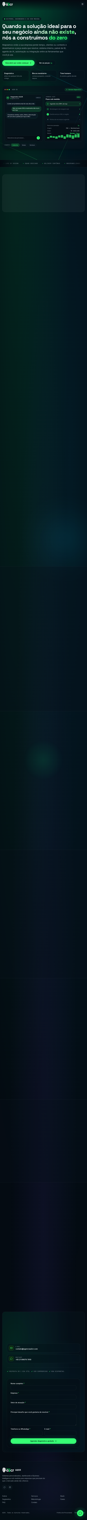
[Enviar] (38, 136)
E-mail (47, 1429)
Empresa (15, 1393)
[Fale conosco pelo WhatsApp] (80, 1513)
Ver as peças (44, 63)
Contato (34, 1502)
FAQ (3, 1502)
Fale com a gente (70, 835)
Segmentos (6, 1499)
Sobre (4, 1496)
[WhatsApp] (4, 1487)
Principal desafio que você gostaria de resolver (30, 1412)
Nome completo (17, 1383)
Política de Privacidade (64, 1513)
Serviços (32, 144)
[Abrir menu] (82, 4)
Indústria (15, 144)
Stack (62, 1496)
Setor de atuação (18, 1402)
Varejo (24, 144)
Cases (62, 1499)
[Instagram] (10, 1487)
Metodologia (36, 1499)
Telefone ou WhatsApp (20, 1429)
